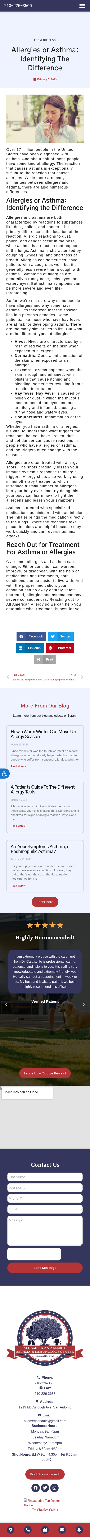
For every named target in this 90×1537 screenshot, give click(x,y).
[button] (82, 5)
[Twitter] (45, 1488)
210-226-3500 (18, 6)
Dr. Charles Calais (45, 1510)
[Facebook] (35, 1488)
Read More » (18, 766)
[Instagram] (54, 1488)
